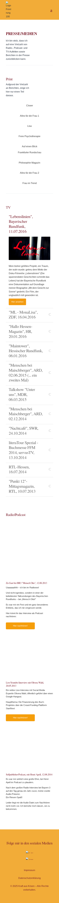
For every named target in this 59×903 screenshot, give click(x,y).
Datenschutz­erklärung (29, 878)
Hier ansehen (17, 302)
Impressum (29, 870)
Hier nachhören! (20, 626)
